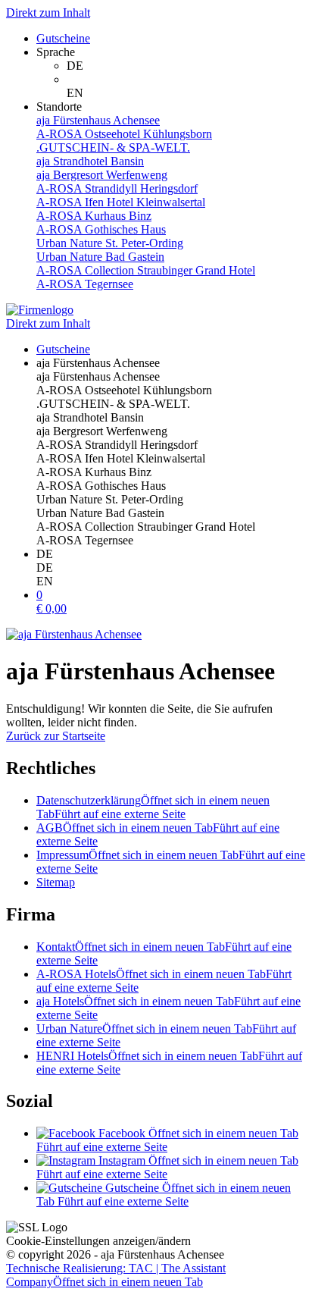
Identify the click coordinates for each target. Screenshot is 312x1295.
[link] (186, 66)
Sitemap (55, 882)
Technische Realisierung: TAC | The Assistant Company (116, 1275)
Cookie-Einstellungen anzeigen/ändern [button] (98, 1240)
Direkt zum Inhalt (48, 12)
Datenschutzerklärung (153, 807)
